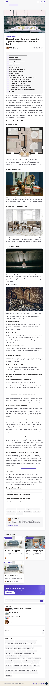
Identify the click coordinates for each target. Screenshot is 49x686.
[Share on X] (37, 48)
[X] (39, 684)
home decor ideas (27, 511)
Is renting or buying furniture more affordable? (18, 491)
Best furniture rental (21, 650)
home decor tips (37, 511)
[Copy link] (42, 48)
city (6, 2)
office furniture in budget (24, 670)
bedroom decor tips (38, 645)
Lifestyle (6, 5)
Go (41, 600)
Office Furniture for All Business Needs (13, 668)
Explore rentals (9, 592)
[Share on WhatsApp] (34, 48)
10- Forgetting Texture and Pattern (16, 75)
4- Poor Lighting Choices (14, 63)
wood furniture (9, 675)
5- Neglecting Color (13, 65)
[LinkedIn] (41, 684)
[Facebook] (36, 684)
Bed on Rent (18, 645)
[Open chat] (46, 683)
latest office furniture (18, 665)
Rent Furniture (8, 673)
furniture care (29, 658)
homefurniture (36, 663)
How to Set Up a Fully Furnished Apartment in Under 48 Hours (12, 551)
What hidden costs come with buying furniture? (18, 494)
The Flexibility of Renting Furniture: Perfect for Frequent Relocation (34, 551)
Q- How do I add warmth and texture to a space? (19, 85)
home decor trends (11, 514)
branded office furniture (29, 653)
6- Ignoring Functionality (14, 67)
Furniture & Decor (13, 5)
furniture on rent (37, 658)
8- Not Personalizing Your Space (16, 71)
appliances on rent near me (20, 643)
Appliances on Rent (9, 643)
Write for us (21, 5)
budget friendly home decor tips (33, 509)
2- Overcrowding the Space (15, 59)
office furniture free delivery (11, 670)
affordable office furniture (21, 640)
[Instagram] (34, 684)
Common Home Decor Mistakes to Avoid (18, 55)
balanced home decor (11, 509)
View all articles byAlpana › (13, 525)
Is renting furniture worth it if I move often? (17, 501)
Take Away (11, 91)
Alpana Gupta (12, 47)
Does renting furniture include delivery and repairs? (19, 498)
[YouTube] (44, 684)
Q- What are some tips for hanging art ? (17, 83)
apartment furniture (32, 640)
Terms (22, 683)
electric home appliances (24, 655)
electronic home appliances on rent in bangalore (15, 658)
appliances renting (31, 643)
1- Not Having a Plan (13, 57)
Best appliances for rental (11, 650)
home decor (20, 511)
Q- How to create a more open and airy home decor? (20, 81)
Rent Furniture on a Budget (11, 575)
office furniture (36, 665)
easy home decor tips (11, 511)
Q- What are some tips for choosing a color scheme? (20, 87)
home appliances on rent (27, 660)
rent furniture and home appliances (20, 673)
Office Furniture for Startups (28, 668)
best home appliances (32, 650)
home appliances (17, 660)
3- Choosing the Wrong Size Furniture (17, 61)
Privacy (19, 683)
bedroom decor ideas (27, 645)
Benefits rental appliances (28, 648)
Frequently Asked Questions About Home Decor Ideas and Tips (22, 77)
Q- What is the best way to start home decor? (19, 79)
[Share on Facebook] (39, 48)
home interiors (19, 514)
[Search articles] (38, 2)
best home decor (21, 509)
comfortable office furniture (11, 655)
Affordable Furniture (10, 640)
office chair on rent (27, 665)
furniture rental (9, 660)
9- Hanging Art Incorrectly (14, 73)
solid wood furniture (33, 673)
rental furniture (34, 670)
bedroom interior (17, 648)
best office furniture (18, 653)
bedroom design (9, 648)
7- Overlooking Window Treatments (17, 69)
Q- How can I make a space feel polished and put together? (22, 89)
